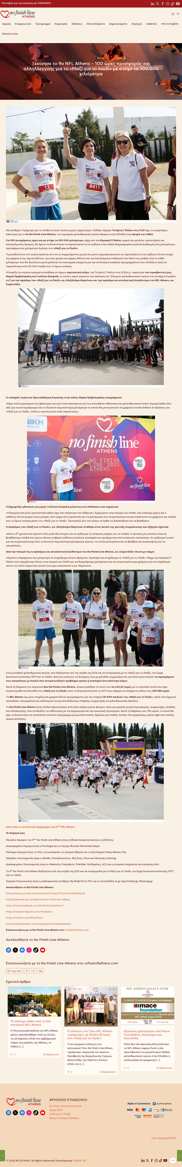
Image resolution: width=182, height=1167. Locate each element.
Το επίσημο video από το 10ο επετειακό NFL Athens (31, 1023)
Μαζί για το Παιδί (59, 1114)
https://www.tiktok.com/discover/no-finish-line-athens (38, 899)
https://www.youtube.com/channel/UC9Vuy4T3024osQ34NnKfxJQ (45, 893)
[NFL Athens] (18, 14)
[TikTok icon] (172, 4)
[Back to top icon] (173, 1160)
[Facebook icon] (162, 4)
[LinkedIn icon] (152, 4)
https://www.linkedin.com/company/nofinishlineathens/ (38, 923)
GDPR (172, 1138)
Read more (52, 1054)
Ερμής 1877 (56, 1110)
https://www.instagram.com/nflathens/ (29, 911)
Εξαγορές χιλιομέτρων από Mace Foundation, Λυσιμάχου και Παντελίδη (146, 1034)
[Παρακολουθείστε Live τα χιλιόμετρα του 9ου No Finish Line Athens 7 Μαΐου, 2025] (2, 1155)
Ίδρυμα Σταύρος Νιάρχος (64, 1118)
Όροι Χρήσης (159, 1138)
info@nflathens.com (77, 929)
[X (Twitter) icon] (157, 4)
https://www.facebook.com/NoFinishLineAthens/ (34, 905)
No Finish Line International (65, 1106)
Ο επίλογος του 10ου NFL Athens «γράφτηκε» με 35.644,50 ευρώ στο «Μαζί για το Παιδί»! (89, 1034)
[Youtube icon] (178, 4)
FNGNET (78, 1160)
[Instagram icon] (167, 4)
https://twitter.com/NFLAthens (24, 917)
